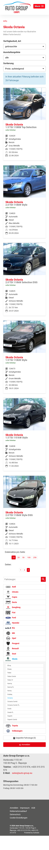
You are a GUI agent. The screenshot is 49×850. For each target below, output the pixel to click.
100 (28, 557)
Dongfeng (16, 607)
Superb (9, 716)
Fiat (13, 612)
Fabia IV (10, 680)
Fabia (9, 673)
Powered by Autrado (31, 833)
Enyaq (9, 669)
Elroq (9, 665)
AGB (33, 808)
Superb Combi (12, 719)
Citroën (15, 592)
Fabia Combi (11, 676)
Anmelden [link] (26, 744)
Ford (14, 618)
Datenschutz (15, 814)
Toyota (15, 726)
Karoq (9, 691)
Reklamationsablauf (18, 811)
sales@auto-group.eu (22, 773)
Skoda (14, 659)
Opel (14, 638)
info (5, 21)
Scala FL (10, 712)
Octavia (10, 698)
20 (18, 557)
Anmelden (14, 808)
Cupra (14, 597)
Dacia (14, 602)
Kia (13, 628)
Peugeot (15, 643)
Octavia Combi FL (13, 705)
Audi (14, 587)
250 (34, 557)
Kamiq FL (10, 687)
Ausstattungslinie (11, 52)
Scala (9, 709)
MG (13, 633)
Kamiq (9, 683)
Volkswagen (17, 731)
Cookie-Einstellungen (18, 818)
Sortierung (8, 63)
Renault (15, 649)
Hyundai (15, 623)
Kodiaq (9, 694)
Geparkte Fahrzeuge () (26, 738)
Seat (14, 654)
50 (23, 557)
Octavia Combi (12, 701)
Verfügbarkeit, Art (12, 41)
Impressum (25, 808)
